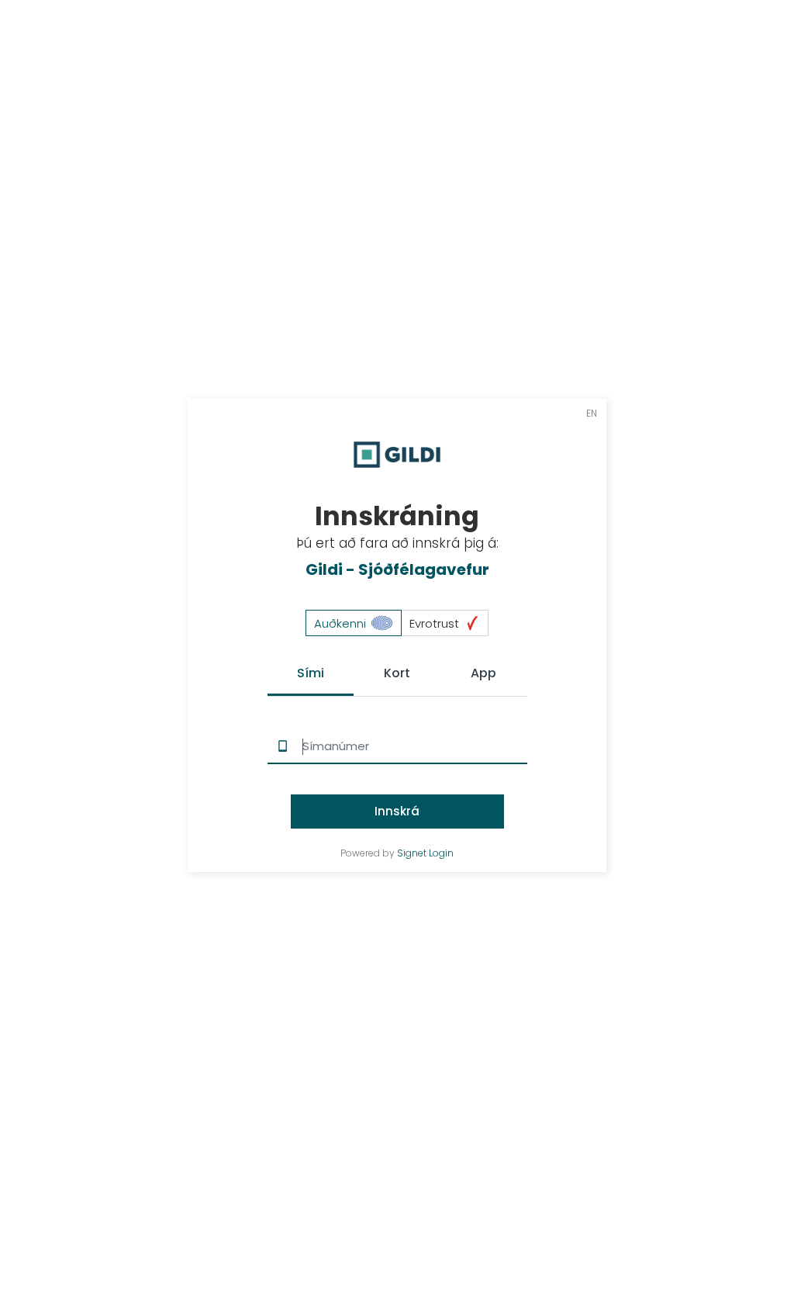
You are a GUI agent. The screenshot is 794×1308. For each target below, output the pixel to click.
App (483, 673)
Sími (310, 673)
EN (591, 413)
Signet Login (425, 853)
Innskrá (397, 811)
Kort (397, 673)
